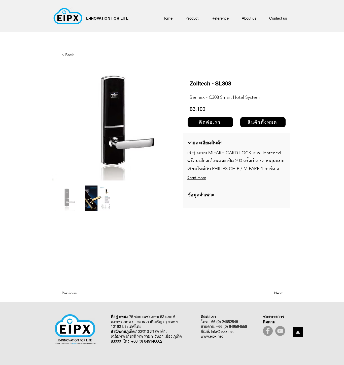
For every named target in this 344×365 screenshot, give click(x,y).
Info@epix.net (222, 331)
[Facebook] (268, 331)
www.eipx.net (212, 336)
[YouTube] (280, 331)
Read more (196, 177)
